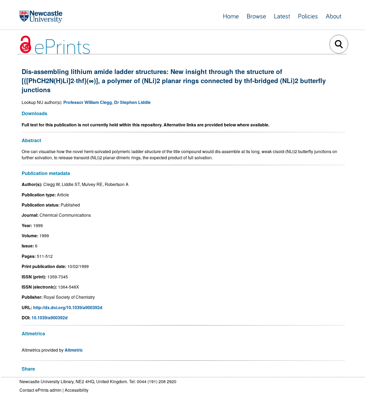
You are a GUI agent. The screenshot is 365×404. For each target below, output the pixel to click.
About (333, 16)
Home (231, 16)
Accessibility (76, 390)
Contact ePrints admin (40, 390)
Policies (308, 16)
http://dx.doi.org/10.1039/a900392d (67, 307)
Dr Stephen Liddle (132, 102)
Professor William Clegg (87, 102)
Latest (282, 16)
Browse (256, 16)
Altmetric (74, 350)
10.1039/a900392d (50, 317)
